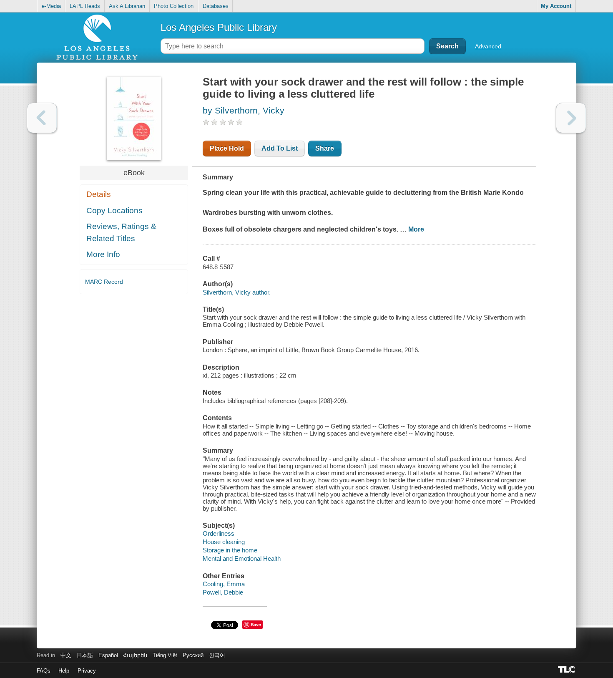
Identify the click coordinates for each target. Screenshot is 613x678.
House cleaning (224, 541)
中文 (65, 655)
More (416, 229)
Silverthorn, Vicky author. (237, 292)
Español (108, 655)
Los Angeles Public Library (219, 27)
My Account (556, 6)
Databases (216, 6)
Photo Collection (173, 6)
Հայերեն (135, 655)
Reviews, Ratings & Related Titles (121, 232)
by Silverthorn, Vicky (243, 110)
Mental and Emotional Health (242, 558)
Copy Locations (114, 210)
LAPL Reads (85, 6)
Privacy (87, 671)
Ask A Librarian (127, 6)
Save (256, 624)
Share (324, 148)
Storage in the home (230, 550)
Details (98, 194)
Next (571, 118)
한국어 (217, 655)
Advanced (488, 46)
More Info (103, 254)
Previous (42, 118)
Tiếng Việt (165, 655)
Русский (193, 655)
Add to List (279, 148)
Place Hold (227, 148)
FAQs (43, 671)
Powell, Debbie (223, 592)
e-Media (51, 6)
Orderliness (218, 533)
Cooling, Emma (224, 583)
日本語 (85, 655)
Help (63, 671)
